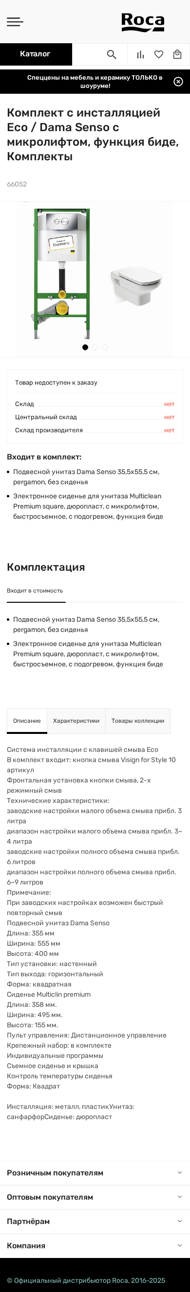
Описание (27, 720)
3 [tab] (105, 347)
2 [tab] (95, 347)
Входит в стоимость (35, 590)
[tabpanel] (95, 279)
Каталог (35, 53)
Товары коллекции (138, 720)
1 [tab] (85, 347)
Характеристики (76, 720)
